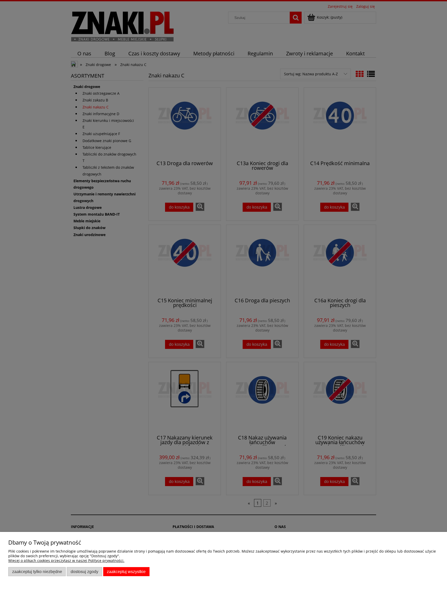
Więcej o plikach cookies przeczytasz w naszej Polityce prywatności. (66, 560)
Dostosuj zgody (84, 571)
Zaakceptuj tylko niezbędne (37, 571)
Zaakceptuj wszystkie (126, 571)
